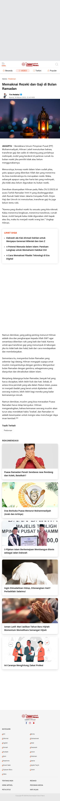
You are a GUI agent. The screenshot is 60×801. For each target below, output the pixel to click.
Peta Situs (6, 790)
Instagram (30, 726)
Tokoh (32, 770)
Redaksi (33, 781)
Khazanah (33, 747)
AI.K (4, 734)
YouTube (33, 726)
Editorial (5, 738)
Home (4, 79)
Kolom (32, 752)
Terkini (38, 71)
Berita (32, 734)
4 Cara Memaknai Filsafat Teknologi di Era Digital (28, 257)
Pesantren (6, 761)
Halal (32, 743)
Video (24, 71)
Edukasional (34, 738)
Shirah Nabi (7, 765)
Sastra (32, 761)
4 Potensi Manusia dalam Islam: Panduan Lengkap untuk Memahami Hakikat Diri (27, 248)
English (5, 743)
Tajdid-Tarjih (34, 765)
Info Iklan (34, 790)
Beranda (8, 71)
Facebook (26, 726)
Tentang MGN (7, 781)
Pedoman (8, 431)
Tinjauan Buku (7, 770)
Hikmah (5, 747)
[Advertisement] (30, 30)
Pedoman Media (36, 785)
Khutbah (5, 752)
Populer (53, 71)
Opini (4, 756)
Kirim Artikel (7, 785)
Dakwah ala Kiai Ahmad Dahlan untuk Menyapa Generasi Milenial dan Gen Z (25, 240)
